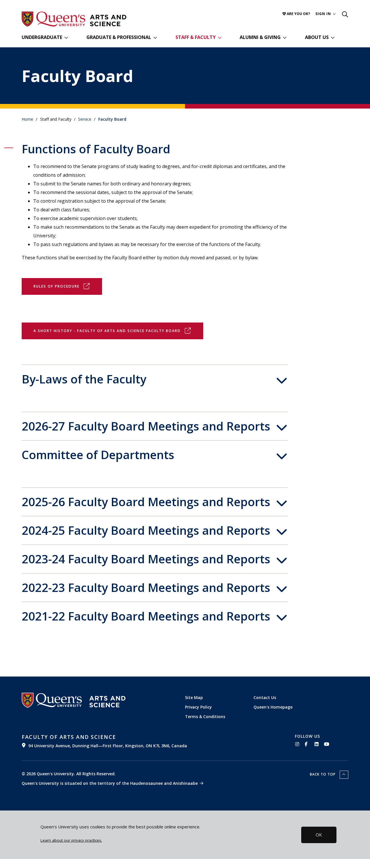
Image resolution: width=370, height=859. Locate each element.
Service (84, 119)
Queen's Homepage (273, 707)
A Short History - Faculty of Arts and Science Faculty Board (107, 330)
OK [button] (319, 834)
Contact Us (265, 697)
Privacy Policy (198, 707)
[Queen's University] (53, 19)
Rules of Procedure (56, 286)
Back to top (323, 774)
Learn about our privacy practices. (71, 840)
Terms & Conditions (205, 716)
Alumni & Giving (260, 37)
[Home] (108, 20)
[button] (325, 14)
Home (27, 119)
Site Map (194, 697)
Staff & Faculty (195, 37)
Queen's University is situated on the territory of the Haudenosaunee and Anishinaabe (110, 783)
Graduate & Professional (118, 37)
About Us (317, 37)
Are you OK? (298, 13)
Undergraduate (42, 37)
